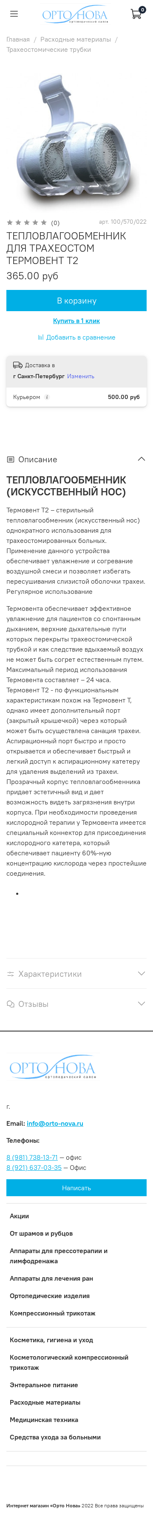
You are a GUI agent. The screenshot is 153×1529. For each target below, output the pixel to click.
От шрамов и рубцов (41, 1233)
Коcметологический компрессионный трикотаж (69, 1362)
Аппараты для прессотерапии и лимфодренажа (59, 1255)
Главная (18, 39)
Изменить (80, 376)
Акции (19, 1215)
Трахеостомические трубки (48, 49)
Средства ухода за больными (55, 1437)
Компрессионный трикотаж (53, 1313)
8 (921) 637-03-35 (34, 1167)
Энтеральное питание (44, 1384)
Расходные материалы (75, 39)
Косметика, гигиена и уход (51, 1339)
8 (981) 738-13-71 (32, 1157)
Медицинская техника (44, 1419)
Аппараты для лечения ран (51, 1278)
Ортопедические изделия (50, 1295)
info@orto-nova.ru (55, 1123)
